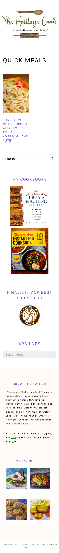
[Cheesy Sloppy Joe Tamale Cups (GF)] (40, 509)
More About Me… (20, 423)
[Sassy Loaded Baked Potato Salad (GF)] (40, 478)
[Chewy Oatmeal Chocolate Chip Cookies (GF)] (16, 509)
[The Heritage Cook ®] (29, 39)
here (13, 437)
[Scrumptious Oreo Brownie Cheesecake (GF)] (16, 478)
